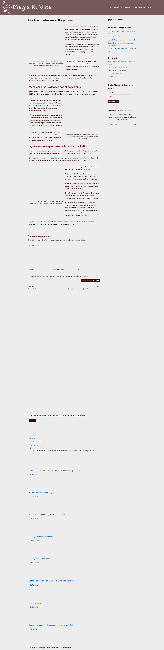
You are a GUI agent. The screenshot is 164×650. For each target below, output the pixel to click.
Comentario (32, 245)
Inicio (110, 7)
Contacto (150, 7)
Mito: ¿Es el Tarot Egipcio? (40, 559)
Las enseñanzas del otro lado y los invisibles (121, 37)
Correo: (110, 96)
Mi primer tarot (35, 603)
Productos (118, 7)
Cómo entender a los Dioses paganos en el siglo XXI (51, 625)
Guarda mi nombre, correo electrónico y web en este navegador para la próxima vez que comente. (59, 276)
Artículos (127, 7)
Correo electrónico (59, 269)
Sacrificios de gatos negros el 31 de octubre (47, 515)
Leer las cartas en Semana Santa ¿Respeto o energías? (52, 581)
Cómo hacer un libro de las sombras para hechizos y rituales (54, 470)
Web (79, 269)
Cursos (134, 7)
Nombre (31, 269)
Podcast (142, 7)
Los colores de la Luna (38, 441)
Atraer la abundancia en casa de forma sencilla (122, 40)
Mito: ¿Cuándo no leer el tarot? (42, 537)
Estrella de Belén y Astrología (41, 492)
